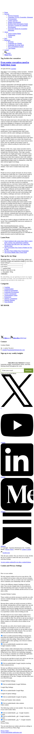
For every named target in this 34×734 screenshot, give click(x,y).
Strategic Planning (9, 300)
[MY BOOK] (10, 335)
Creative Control (26, 549)
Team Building (8, 302)
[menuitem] (18, 12)
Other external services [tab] (7, 665)
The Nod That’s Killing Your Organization (16, 251)
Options (28, 562)
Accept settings (5, 732)
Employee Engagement (11, 290)
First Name (4, 264)
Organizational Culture (10, 295)
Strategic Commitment (10, 298)
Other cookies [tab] (5, 705)
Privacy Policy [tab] (5, 723)
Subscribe (28, 370)
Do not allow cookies (20, 562)
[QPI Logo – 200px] (14, 9)
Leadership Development (11, 292)
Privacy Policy (9, 549)
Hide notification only (15, 732)
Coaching (13, 68)
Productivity (7, 297)
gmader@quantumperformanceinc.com (13, 350)
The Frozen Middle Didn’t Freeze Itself (15, 252)
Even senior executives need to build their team (15, 63)
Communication (9, 289)
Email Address (5, 263)
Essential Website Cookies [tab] (8, 594)
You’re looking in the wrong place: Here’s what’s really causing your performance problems (18, 241)
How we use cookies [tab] (7, 573)
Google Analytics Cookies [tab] (8, 646)
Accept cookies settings (7, 562)
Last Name (4, 266)
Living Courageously (10, 293)
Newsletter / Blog (8, 272)
